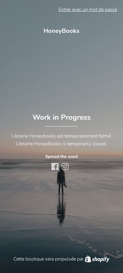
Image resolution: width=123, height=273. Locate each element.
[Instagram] (65, 167)
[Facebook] (55, 167)
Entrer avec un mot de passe (88, 9)
